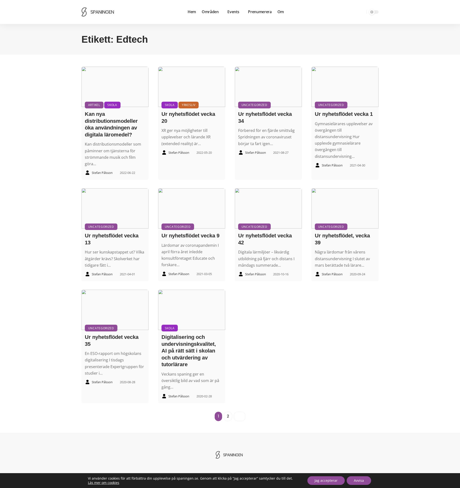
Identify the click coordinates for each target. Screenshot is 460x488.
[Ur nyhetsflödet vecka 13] (115, 208)
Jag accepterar (326, 480)
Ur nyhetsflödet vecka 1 (344, 114)
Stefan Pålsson (102, 173)
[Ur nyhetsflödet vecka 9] (191, 208)
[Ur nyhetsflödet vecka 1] (345, 87)
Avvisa (359, 480)
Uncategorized (254, 105)
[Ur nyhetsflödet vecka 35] (115, 310)
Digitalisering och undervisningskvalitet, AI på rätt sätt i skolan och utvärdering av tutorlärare (188, 350)
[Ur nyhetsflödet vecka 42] (268, 208)
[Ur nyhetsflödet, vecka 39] (345, 208)
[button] (362, 12)
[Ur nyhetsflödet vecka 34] (268, 87)
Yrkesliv (189, 105)
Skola (112, 105)
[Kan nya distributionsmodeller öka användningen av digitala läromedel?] (115, 87)
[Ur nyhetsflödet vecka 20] (191, 87)
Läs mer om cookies (103, 483)
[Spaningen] (98, 12)
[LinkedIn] (355, 12)
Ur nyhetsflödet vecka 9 (190, 236)
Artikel (94, 105)
